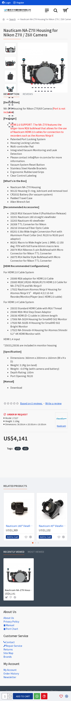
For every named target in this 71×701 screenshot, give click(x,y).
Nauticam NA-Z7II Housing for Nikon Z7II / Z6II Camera (18, 590)
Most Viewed (36, 551)
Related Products (15, 486)
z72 (17, 448)
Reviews (28, 94)
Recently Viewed (13, 551)
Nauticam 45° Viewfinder (53, 525)
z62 (25, 448)
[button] (21, 67)
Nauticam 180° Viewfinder (20, 525)
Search (12, 19)
